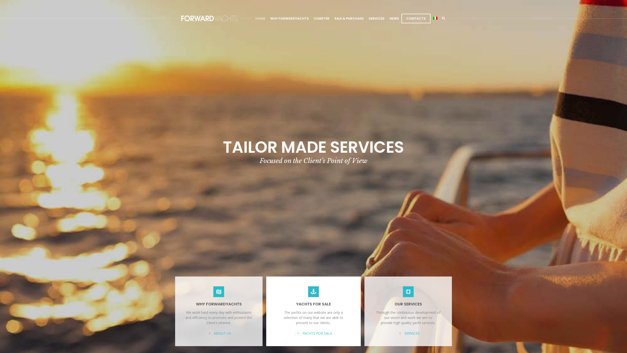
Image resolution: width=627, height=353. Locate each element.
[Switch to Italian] (435, 18)
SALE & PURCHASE (349, 18)
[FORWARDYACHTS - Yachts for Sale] (209, 18)
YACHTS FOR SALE (313, 304)
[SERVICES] (408, 291)
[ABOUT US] (219, 291)
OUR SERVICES (408, 304)
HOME (260, 18)
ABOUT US (222, 333)
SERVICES (377, 18)
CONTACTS (416, 18)
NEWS (394, 18)
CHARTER (321, 18)
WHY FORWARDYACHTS (289, 18)
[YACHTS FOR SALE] (314, 291)
